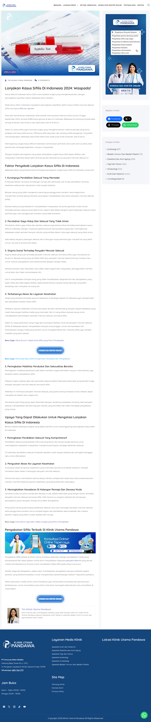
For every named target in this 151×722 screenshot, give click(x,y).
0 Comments (44, 80)
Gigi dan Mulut (114, 164)
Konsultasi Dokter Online (110, 5)
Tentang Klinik (58, 684)
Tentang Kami (130, 5)
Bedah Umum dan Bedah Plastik (123, 154)
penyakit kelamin (73, 560)
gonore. (31, 108)
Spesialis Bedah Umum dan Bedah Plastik (70, 664)
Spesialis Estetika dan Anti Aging (66, 650)
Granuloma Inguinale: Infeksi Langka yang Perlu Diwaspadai (41, 522)
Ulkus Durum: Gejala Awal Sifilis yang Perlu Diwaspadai (39, 340)
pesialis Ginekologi (61, 661)
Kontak (140, 5)
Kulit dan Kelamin (115, 174)
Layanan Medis (69, 5)
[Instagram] (14, 706)
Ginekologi (112, 169)
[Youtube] (24, 706)
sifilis (21, 108)
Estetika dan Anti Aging (118, 159)
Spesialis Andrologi (60, 657)
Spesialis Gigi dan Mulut (62, 654)
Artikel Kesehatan (88, 5)
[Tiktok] (19, 706)
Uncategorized (114, 179)
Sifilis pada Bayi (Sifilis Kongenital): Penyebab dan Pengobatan (42, 359)
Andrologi (112, 149)
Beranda (57, 5)
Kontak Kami (57, 688)
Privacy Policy (58, 691)
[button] (144, 715)
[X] (9, 706)
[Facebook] (4, 706)
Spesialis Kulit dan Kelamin (64, 647)
